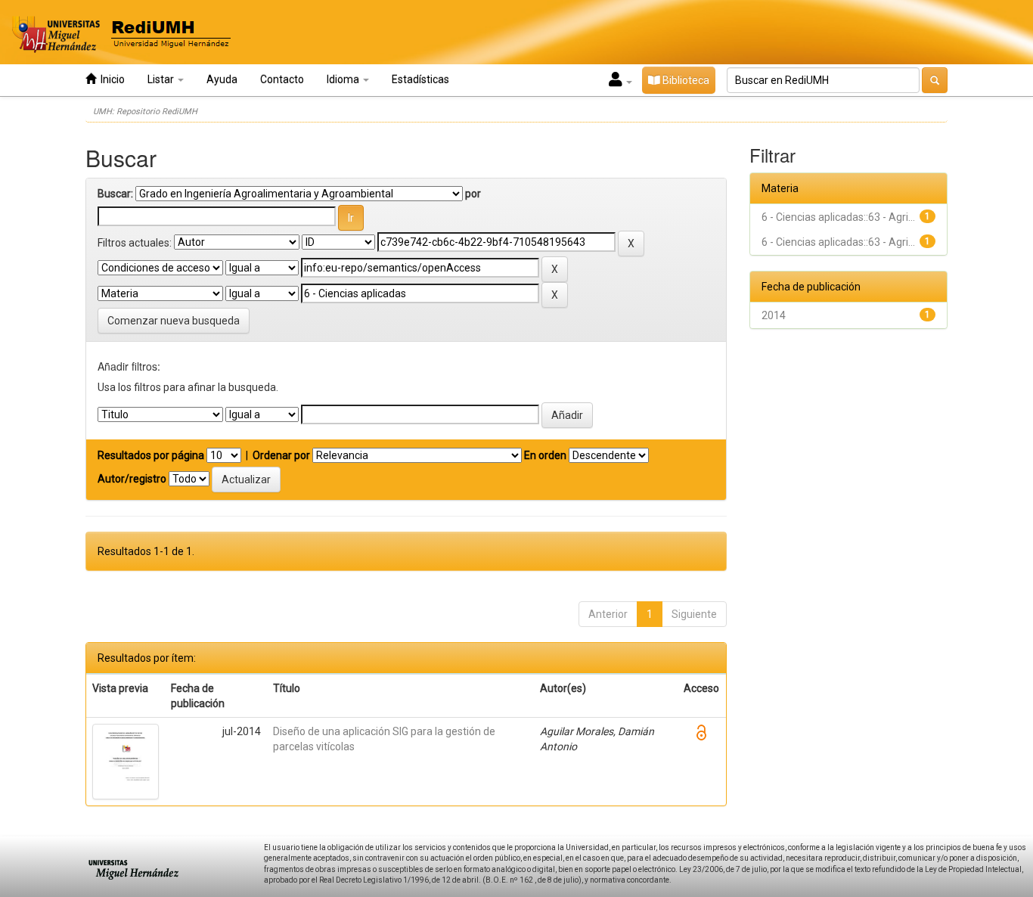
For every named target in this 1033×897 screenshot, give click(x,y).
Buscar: (115, 194)
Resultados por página (151, 455)
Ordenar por (281, 455)
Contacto (282, 79)
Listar (161, 79)
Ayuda (221, 79)
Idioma (344, 79)
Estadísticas (420, 79)
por (473, 194)
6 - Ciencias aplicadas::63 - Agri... (838, 217)
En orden (545, 455)
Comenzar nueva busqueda (173, 321)
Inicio (110, 79)
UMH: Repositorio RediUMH (145, 111)
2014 (774, 315)
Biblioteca (684, 80)
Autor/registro (132, 479)
